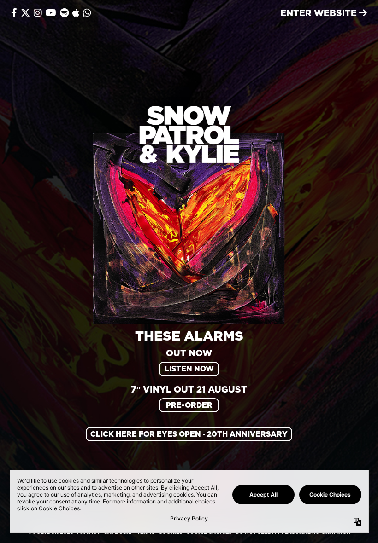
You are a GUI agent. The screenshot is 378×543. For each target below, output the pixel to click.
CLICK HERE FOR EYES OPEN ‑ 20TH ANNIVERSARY (189, 434)
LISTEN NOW (189, 369)
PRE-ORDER (189, 405)
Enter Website (319, 12)
